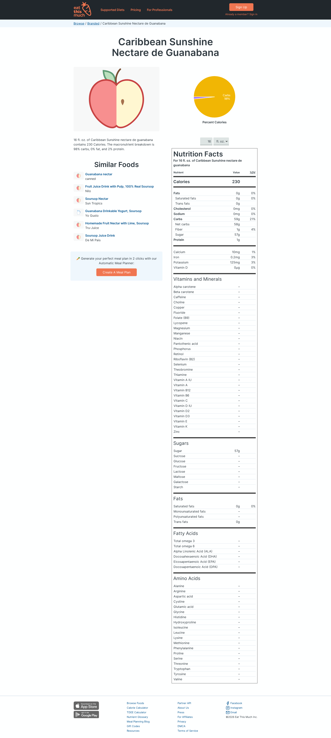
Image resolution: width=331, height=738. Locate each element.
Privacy (182, 721)
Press (181, 712)
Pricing (136, 10)
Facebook (236, 703)
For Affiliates (185, 716)
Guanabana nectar (98, 174)
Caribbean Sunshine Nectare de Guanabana (165, 47)
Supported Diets (113, 10)
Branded (93, 23)
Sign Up (241, 7)
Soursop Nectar (96, 199)
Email (233, 712)
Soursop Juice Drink (100, 235)
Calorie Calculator (137, 707)
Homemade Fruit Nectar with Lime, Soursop (117, 223)
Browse (79, 23)
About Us (183, 707)
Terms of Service (188, 730)
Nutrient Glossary (137, 716)
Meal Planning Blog (138, 721)
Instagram (236, 707)
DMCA (181, 726)
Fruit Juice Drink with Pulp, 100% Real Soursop (119, 186)
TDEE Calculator (136, 712)
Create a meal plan (116, 272)
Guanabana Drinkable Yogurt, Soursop (113, 211)
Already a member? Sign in (241, 14)
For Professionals (159, 10)
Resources (133, 730)
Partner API (184, 703)
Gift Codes (133, 726)
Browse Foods (135, 703)
